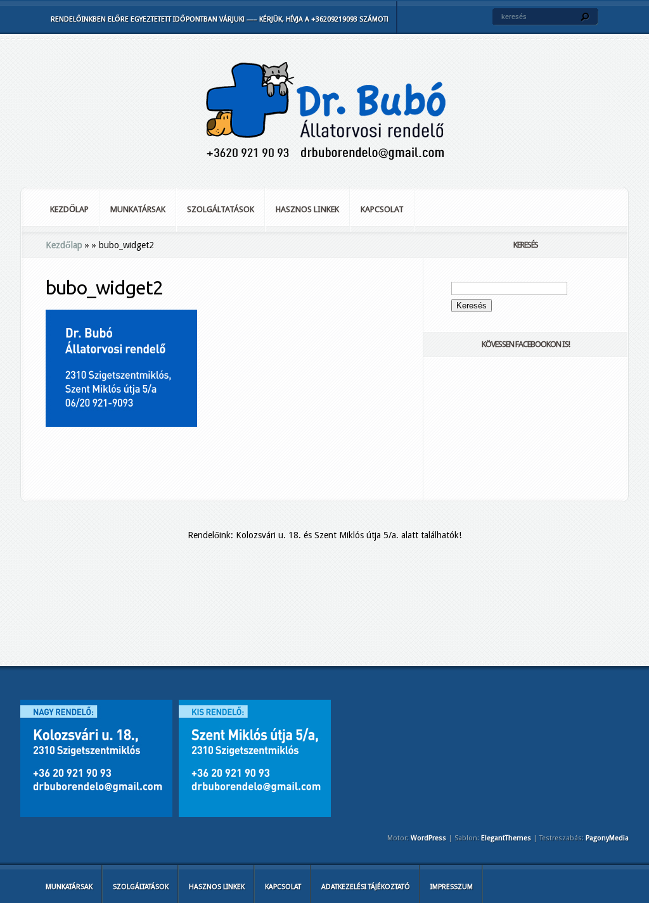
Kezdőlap (69, 209)
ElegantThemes (506, 838)
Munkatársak (137, 209)
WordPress (428, 838)
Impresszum (451, 887)
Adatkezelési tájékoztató (365, 887)
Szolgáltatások (220, 209)
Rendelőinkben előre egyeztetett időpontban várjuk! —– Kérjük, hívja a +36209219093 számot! (220, 19)
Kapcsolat (382, 209)
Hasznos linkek (307, 209)
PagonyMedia (607, 838)
